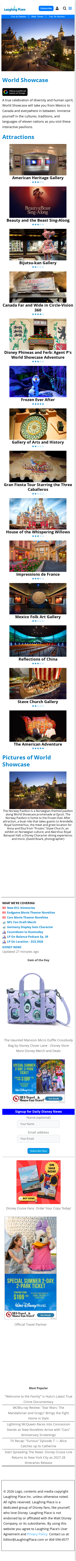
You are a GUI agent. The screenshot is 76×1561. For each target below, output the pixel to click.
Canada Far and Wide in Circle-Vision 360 (38, 307)
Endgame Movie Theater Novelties (31, 912)
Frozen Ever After (38, 399)
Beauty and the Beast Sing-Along (38, 220)
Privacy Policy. (37, 1534)
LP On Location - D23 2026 (25, 941)
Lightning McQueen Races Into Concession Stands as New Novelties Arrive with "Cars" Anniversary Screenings (38, 1429)
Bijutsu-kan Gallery (38, 262)
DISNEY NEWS (11, 947)
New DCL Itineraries (21, 908)
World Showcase (25, 80)
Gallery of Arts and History (38, 442)
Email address (38, 1132)
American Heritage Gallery (38, 177)
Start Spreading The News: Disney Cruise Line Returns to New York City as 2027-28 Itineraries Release (38, 1457)
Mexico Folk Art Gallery (38, 616)
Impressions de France (38, 574)
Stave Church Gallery (38, 701)
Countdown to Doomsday (25, 932)
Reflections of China (38, 659)
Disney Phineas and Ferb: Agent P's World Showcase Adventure (38, 355)
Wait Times (37, 16)
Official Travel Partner (30, 1324)
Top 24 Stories (57, 16)
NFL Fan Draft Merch (21, 922)
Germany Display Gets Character (30, 927)
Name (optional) (39, 1117)
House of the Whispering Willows (38, 531)
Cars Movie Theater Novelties (27, 917)
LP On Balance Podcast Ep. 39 (27, 937)
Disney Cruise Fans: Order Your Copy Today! (38, 1208)
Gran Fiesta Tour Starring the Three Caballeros (38, 487)
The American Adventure (38, 744)
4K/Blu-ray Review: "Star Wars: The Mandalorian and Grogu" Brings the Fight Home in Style (38, 1412)
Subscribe (46, 8)
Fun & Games (18, 16)
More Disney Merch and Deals (38, 1051)
